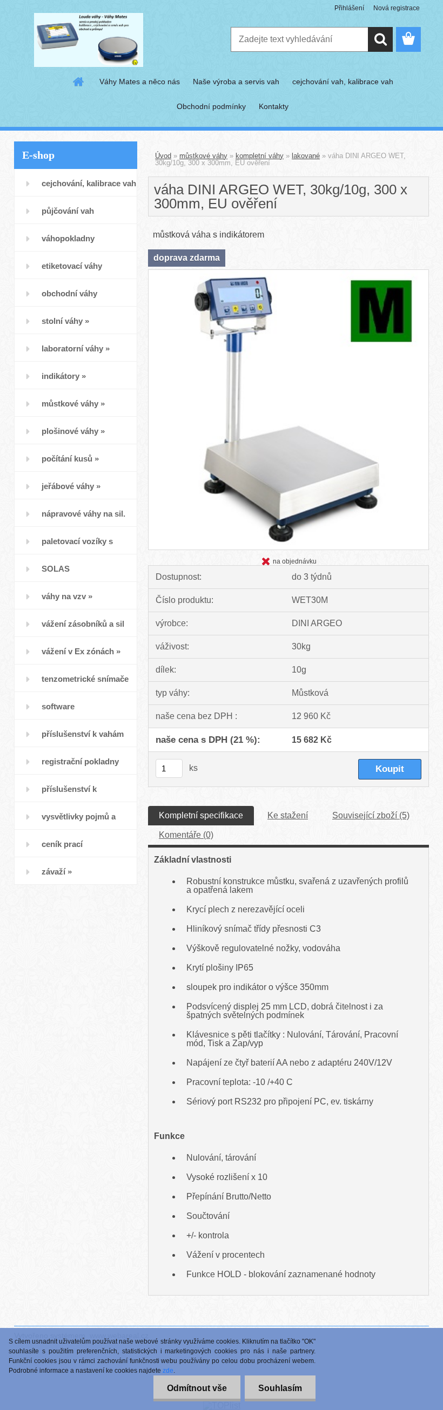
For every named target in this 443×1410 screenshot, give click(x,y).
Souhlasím (280, 1388)
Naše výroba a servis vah (236, 81)
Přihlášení (349, 8)
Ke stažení (287, 815)
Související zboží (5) (371, 815)
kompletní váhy (260, 156)
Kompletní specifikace (201, 815)
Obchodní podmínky (211, 106)
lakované (306, 156)
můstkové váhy (203, 156)
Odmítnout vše (197, 1388)
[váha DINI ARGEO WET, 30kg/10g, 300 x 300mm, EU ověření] (288, 274)
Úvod (163, 156)
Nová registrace (396, 8)
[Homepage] (78, 81)
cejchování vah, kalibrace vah (342, 81)
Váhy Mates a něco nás (139, 81)
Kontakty (273, 106)
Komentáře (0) (186, 834)
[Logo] (88, 40)
